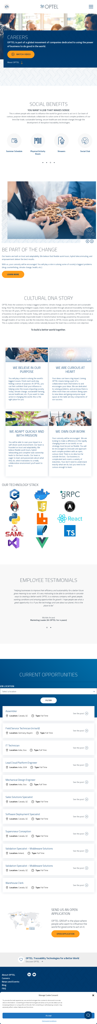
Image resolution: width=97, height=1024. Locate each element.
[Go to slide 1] (47, 627)
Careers (6, 978)
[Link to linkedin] (29, 975)
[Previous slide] (87, 241)
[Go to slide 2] (51, 627)
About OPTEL (8, 975)
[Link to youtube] (34, 975)
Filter (48, 700)
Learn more (13, 274)
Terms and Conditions (49, 1021)
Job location (7, 686)
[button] (93, 995)
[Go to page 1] (43, 162)
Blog (4, 985)
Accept (48, 1016)
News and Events (10, 981)
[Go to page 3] (50, 162)
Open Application (65, 933)
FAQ (4, 988)
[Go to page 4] (54, 162)
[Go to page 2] (46, 162)
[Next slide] (91, 241)
